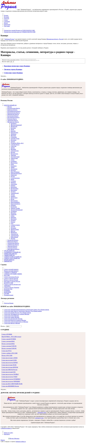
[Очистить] (38, 60)
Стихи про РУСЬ (6, 351)
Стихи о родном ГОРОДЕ (9, 346)
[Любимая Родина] (9, 9)
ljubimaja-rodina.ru (21, 441)
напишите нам (42, 412)
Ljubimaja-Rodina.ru (6, 428)
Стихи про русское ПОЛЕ (9, 365)
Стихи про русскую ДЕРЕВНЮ (11, 381)
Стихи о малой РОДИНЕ (9, 339)
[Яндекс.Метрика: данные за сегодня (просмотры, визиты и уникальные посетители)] (13, 438)
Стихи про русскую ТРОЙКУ (10, 374)
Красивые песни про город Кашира (17, 66)
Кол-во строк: (6, 61)
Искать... (3, 326)
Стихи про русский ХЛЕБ (9, 360)
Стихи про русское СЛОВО (10, 358)
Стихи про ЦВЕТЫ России (9, 369)
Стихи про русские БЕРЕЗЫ (10, 367)
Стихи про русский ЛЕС (9, 372)
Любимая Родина (9, 39)
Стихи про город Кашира (13, 73)
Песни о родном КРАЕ (8, 343)
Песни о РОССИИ (7, 355)
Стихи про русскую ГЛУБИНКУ (11, 379)
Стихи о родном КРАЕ (8, 341)
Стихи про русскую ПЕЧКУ (10, 362)
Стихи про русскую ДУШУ (9, 376)
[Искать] (37, 60)
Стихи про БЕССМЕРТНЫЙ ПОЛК (12, 384)
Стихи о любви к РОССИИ (9, 353)
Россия (61, 39)
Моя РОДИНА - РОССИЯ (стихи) (11, 336)
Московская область (52, 39)
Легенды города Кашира (13, 69)
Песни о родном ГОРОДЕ (9, 348)
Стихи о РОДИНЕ (7, 334)
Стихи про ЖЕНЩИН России (10, 386)
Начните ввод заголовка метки (11, 60)
